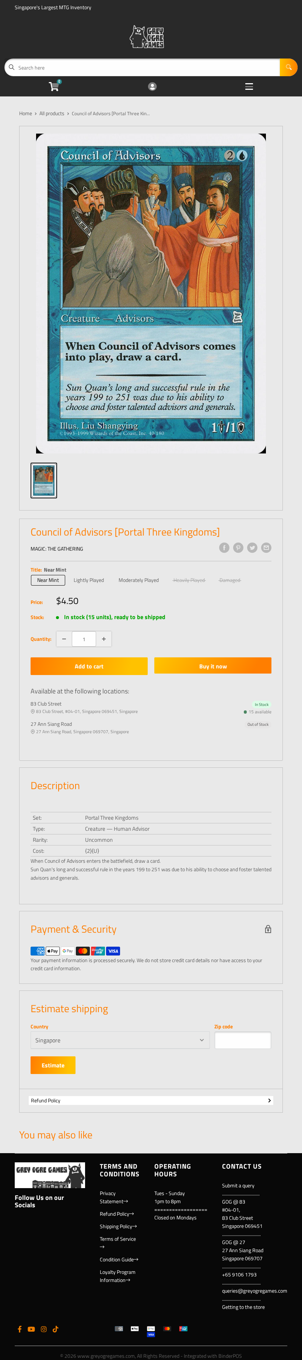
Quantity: (41, 639)
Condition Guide (117, 1259)
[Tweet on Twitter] (252, 548)
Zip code (223, 1026)
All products (51, 113)
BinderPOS (230, 1356)
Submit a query (238, 1185)
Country (39, 1026)
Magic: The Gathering (57, 548)
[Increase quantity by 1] (104, 639)
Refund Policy (45, 1100)
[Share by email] (266, 548)
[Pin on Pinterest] (238, 548)
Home (25, 113)
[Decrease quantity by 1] (64, 639)
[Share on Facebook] (224, 548)
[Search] (289, 67)
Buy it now (213, 666)
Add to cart (89, 666)
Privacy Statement (111, 1197)
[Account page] (152, 87)
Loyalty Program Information (118, 1276)
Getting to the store (243, 1307)
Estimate (53, 1065)
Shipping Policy (116, 1226)
